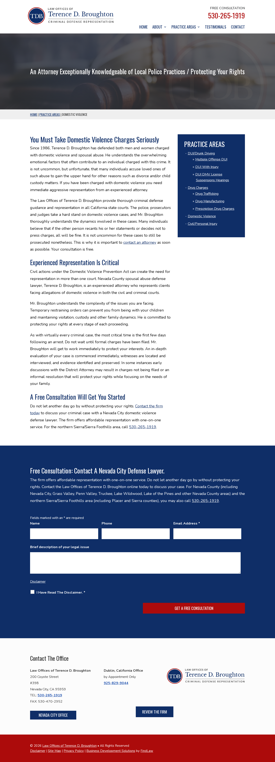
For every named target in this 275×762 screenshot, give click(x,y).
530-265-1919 (226, 15)
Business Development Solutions (110, 751)
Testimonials (215, 27)
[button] (270, 731)
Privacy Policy (74, 751)
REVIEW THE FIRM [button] (154, 712)
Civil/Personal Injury (202, 223)
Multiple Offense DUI (211, 159)
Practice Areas (183, 27)
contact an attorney (139, 242)
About (157, 27)
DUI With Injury (206, 167)
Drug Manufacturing (209, 201)
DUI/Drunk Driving (201, 153)
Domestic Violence (202, 216)
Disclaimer (38, 581)
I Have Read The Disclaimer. (61, 592)
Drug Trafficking (206, 193)
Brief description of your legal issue (59, 547)
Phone (107, 523)
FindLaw (147, 751)
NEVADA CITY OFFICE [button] (53, 715)
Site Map (54, 751)
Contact (238, 27)
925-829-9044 (116, 683)
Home (143, 27)
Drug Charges (198, 187)
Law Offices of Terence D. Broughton (69, 746)
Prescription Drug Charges (214, 208)
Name (35, 523)
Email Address (186, 523)
